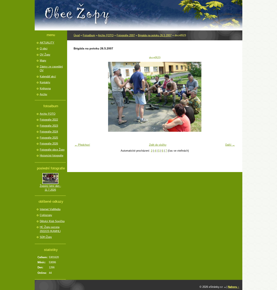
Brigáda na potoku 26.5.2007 (155, 35)
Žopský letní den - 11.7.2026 (50, 188)
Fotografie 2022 (49, 119)
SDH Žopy (46, 237)
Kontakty (45, 82)
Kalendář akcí (48, 76)
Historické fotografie (51, 155)
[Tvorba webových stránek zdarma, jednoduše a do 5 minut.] (225, 287)
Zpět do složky (157, 144)
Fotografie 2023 (49, 125)
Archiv (43, 94)
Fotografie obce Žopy (52, 149)
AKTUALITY (47, 42)
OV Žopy (45, 54)
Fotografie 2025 (49, 137)
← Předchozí (82, 144)
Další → (230, 144)
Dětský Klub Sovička (52, 221)
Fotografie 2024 (49, 131)
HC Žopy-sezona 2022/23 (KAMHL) (50, 229)
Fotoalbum (89, 35)
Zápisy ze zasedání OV (51, 68)
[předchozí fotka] (79, 97)
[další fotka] (230, 97)
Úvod (77, 35)
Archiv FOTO (106, 35)
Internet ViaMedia (50, 209)
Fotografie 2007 (126, 35)
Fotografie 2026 (49, 143)
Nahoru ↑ (233, 286)
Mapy (43, 60)
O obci (43, 48)
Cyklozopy (46, 215)
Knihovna (45, 88)
